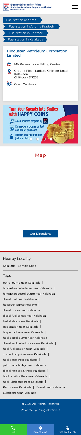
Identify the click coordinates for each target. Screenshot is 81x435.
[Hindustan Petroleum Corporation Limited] (27, 9)
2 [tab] (37, 139)
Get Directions (40, 233)
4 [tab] (51, 139)
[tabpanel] (40, 124)
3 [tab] (44, 139)
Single (49, 410)
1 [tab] (30, 139)
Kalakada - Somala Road (19, 266)
